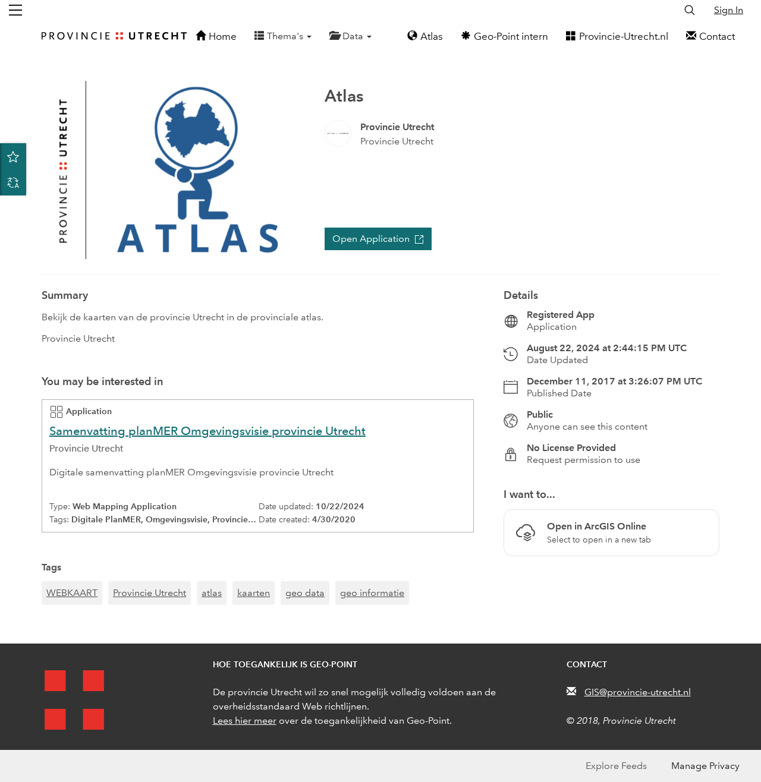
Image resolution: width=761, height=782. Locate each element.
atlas (212, 592)
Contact (717, 36)
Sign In (728, 9)
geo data (305, 592)
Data (354, 36)
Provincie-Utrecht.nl (623, 36)
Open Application (371, 238)
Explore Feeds (616, 765)
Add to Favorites (13, 156)
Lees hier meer (244, 720)
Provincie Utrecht (149, 592)
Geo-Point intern (511, 36)
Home (223, 36)
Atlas (431, 36)
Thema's (286, 36)
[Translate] (13, 182)
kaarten (253, 592)
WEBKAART (72, 592)
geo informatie (372, 592)
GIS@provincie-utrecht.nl (637, 692)
